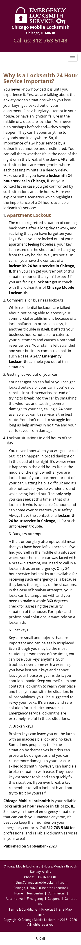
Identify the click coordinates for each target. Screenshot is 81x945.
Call (41, 938)
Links (40, 915)
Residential (35, 893)
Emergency (35, 899)
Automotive (14, 899)
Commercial (56, 893)
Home (18, 893)
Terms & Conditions (23, 909)
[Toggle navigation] (73, 58)
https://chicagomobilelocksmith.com (41, 882)
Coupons (54, 899)
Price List (48, 909)
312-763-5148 (50, 40)
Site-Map (65, 909)
